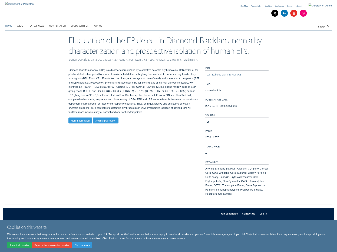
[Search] (328, 26)
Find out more (82, 245)
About (21, 25)
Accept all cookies (19, 245)
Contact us (279, 5)
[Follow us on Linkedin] (285, 13)
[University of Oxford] (317, 6)
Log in (289, 5)
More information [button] (80, 120)
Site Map (244, 5)
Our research (57, 25)
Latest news (37, 25)
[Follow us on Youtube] (294, 13)
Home (8, 25)
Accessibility (256, 5)
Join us (98, 25)
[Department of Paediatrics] (20, 2)
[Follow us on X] (275, 13)
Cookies (268, 5)
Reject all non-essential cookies (51, 245)
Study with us (79, 25)
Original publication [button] (105, 120)
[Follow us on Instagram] (303, 13)
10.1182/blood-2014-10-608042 (223, 74)
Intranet (299, 5)
